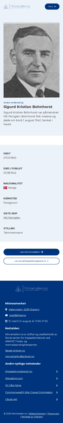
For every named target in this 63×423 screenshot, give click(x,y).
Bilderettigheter (37, 413)
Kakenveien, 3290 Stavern (24, 309)
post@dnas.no (17, 315)
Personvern (53, 413)
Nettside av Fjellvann (32, 416)
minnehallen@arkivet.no (19, 356)
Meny (50, 6)
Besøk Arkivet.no (15, 350)
